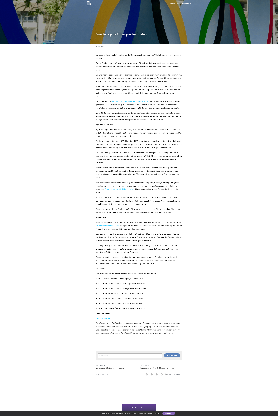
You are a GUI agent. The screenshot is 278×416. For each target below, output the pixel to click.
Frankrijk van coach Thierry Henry (119, 189)
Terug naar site (102, 374)
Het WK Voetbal (103, 318)
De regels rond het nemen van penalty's (110, 368)
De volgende (144, 365)
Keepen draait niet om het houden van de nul (157, 368)
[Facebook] (147, 374)
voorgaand (101, 365)
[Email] (162, 374)
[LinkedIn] (157, 374)
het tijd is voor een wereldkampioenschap (130, 101)
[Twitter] (152, 374)
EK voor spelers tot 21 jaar (107, 225)
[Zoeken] (191, 4)
